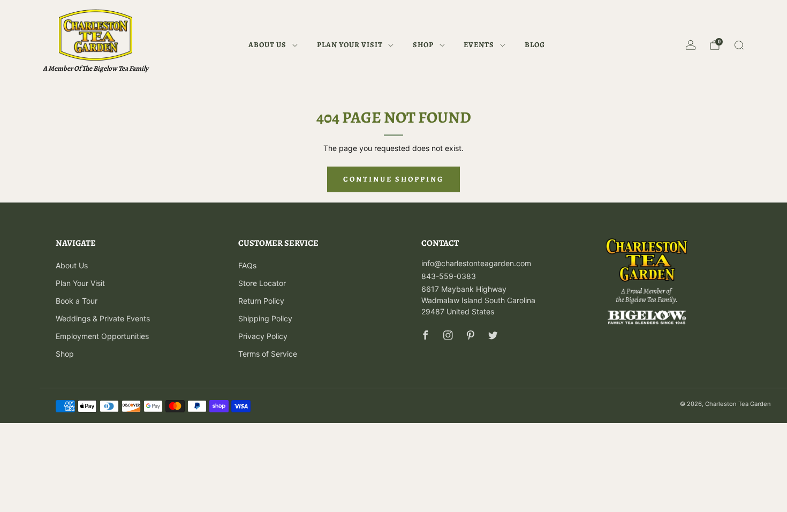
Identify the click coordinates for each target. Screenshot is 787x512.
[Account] (690, 45)
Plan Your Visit (350, 45)
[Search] (738, 45)
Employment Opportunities (102, 336)
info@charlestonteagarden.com (476, 263)
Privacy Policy (262, 336)
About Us (267, 45)
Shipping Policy (265, 318)
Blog (535, 45)
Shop (423, 45)
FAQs (247, 265)
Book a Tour (76, 300)
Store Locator (262, 283)
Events (479, 45)
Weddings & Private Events (103, 318)
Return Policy (261, 300)
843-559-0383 (448, 276)
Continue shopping (393, 179)
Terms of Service (267, 353)
